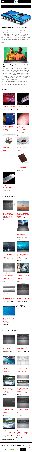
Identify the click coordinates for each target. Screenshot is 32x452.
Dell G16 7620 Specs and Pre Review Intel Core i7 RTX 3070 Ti (22, 234)
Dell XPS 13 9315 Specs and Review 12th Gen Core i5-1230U (23, 214)
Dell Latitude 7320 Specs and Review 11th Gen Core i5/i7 (23, 411)
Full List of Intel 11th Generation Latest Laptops (13, 438)
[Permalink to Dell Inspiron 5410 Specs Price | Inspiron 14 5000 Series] (16, 55)
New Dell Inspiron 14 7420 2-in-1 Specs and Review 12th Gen (8, 319)
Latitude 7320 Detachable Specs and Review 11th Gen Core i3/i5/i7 (9, 432)
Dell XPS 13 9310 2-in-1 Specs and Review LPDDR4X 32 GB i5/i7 (22, 370)
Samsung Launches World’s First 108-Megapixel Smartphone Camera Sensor (23, 167)
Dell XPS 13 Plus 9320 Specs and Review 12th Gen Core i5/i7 (9, 256)
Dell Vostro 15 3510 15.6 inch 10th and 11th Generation (8, 348)
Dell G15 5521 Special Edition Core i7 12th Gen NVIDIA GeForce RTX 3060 (9, 214)
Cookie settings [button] (14, 449)
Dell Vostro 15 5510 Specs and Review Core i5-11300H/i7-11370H (23, 348)
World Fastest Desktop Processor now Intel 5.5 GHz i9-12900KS (8, 128)
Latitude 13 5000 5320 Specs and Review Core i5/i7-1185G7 (8, 389)
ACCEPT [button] (23, 449)
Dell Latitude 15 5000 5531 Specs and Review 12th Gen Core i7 (23, 256)
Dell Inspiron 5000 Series (14, 30)
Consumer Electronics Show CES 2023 (9, 110)
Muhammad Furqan (23, 30)
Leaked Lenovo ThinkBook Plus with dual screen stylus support (9, 149)
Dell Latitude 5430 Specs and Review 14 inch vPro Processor (8, 411)
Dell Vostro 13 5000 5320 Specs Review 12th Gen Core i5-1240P (8, 277)
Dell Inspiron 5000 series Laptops (13, 41)
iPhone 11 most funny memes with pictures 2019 (22, 148)
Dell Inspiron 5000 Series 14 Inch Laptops (18, 83)
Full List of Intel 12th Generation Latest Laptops (22, 306)
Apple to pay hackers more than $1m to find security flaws (8, 187)
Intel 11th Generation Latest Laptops (19, 84)
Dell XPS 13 (24, 217)
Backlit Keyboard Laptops (8, 81)
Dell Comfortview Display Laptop (19, 81)
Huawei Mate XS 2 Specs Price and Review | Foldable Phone (23, 108)
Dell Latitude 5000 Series (22, 259)
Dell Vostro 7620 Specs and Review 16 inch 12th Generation (23, 277)
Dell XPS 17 (10, 373)
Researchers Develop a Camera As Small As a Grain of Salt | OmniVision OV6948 (22, 128)
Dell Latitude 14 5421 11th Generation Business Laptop (23, 431)
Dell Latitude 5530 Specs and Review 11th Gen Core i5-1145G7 (23, 389)
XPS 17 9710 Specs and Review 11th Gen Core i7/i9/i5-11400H (8, 370)
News (23, 111)
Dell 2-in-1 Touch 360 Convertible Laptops (11, 39)
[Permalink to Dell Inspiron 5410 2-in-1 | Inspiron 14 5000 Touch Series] (16, 17)
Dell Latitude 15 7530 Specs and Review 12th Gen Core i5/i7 (23, 298)
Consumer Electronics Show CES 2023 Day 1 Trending (9, 107)
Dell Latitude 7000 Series (22, 302)
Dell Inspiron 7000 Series (8, 323)
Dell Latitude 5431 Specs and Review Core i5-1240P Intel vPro (8, 298)
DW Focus (16, 1)
